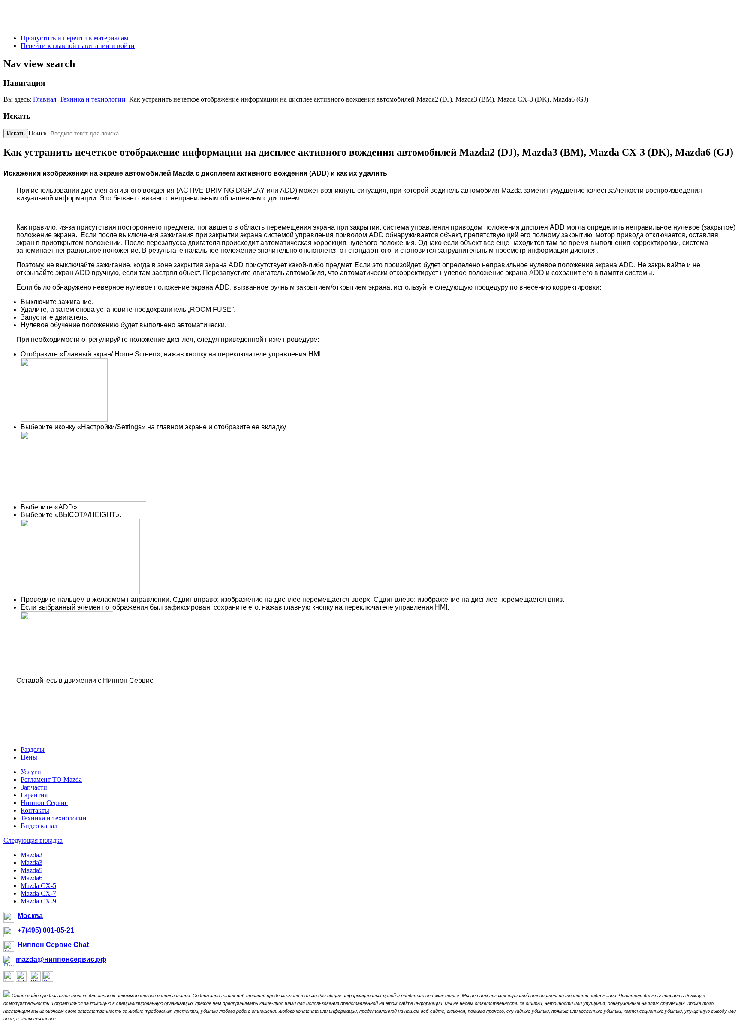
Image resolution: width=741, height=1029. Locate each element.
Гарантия (34, 795)
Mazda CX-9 (38, 901)
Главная (44, 99)
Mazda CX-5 (38, 885)
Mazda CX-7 (38, 893)
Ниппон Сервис (44, 802)
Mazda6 (31, 878)
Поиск (37, 133)
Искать (16, 133)
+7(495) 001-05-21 (45, 930)
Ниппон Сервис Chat (53, 944)
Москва (30, 915)
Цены (29, 757)
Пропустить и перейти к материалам (74, 38)
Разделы (33, 749)
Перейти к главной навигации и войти (78, 45)
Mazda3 (31, 862)
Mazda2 (31, 854)
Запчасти (34, 787)
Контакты (35, 810)
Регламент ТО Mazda (51, 779)
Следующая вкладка (33, 840)
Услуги (31, 771)
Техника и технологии (93, 99)
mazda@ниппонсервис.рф (61, 959)
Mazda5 (31, 870)
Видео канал (39, 825)
